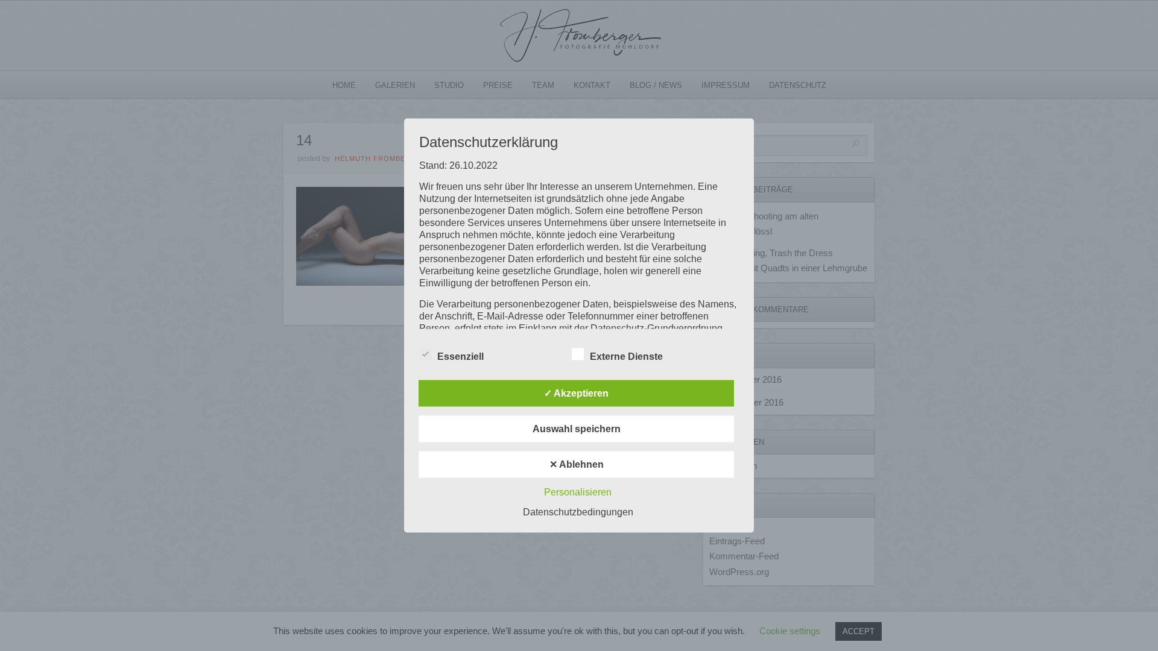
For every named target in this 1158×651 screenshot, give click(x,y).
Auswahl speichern (577, 429)
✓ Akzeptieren (576, 393)
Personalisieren (578, 492)
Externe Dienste (626, 356)
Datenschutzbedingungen (578, 512)
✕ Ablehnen (576, 464)
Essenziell (460, 356)
